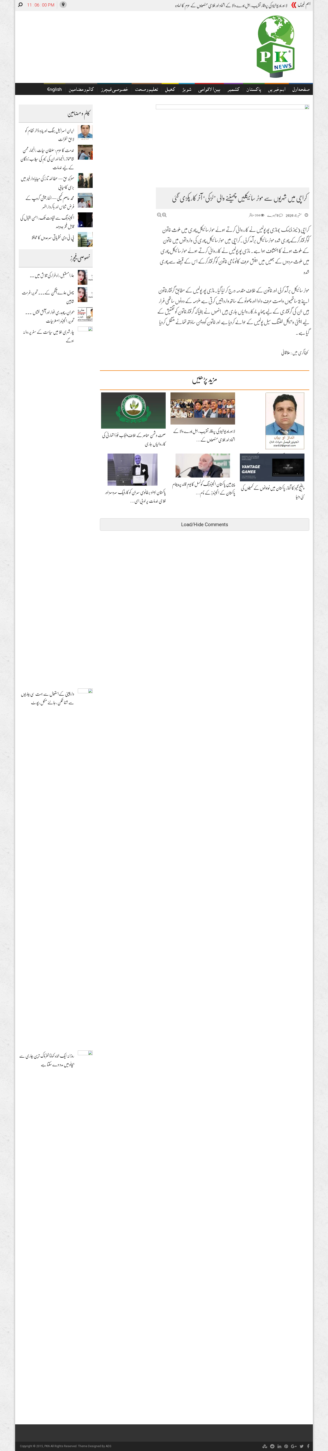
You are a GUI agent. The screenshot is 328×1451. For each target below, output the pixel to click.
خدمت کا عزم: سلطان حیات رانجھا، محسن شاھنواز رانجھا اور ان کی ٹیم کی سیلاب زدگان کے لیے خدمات (47, 158)
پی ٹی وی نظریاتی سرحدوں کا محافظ (53, 237)
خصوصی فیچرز (114, 90)
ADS (108, 1446)
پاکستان (254, 90)
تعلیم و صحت (146, 90)
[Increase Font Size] (164, 215)
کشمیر (233, 90)
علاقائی (285, 353)
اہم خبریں (276, 90)
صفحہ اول (300, 90)
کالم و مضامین (81, 90)
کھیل (170, 90)
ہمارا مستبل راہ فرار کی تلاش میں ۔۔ (52, 275)
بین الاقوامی (209, 90)
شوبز (186, 90)
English (54, 90)
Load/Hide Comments (204, 524)
